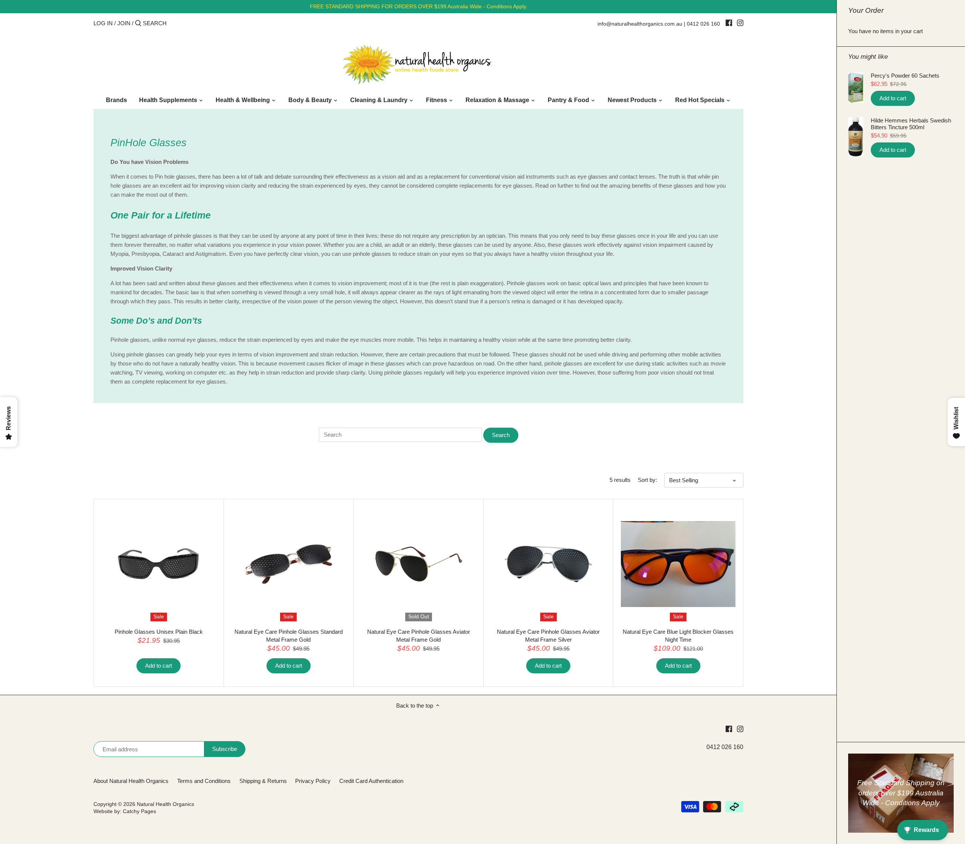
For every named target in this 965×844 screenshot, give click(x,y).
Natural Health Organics (165, 804)
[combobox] (175, 23)
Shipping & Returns (263, 781)
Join (123, 23)
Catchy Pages (139, 811)
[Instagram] (740, 22)
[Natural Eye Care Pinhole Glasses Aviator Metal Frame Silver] (548, 564)
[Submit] (138, 23)
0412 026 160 (703, 24)
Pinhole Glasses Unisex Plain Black (159, 631)
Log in (103, 23)
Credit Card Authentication (371, 781)
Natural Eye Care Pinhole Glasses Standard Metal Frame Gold (288, 635)
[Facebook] (729, 22)
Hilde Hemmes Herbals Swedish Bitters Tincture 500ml (911, 123)
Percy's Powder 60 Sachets (905, 75)
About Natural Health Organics (130, 781)
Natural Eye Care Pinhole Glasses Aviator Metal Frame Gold (418, 635)
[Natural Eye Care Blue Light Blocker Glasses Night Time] (678, 564)
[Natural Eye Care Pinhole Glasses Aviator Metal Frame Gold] (418, 564)
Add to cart (892, 98)
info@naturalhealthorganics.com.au (639, 24)
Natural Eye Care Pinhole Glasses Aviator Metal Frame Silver (548, 635)
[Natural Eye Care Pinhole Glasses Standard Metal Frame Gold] (288, 564)
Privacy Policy (313, 781)
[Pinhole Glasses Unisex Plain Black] (158, 564)
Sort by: (647, 480)
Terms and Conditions (204, 781)
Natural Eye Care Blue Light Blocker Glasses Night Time (678, 635)
